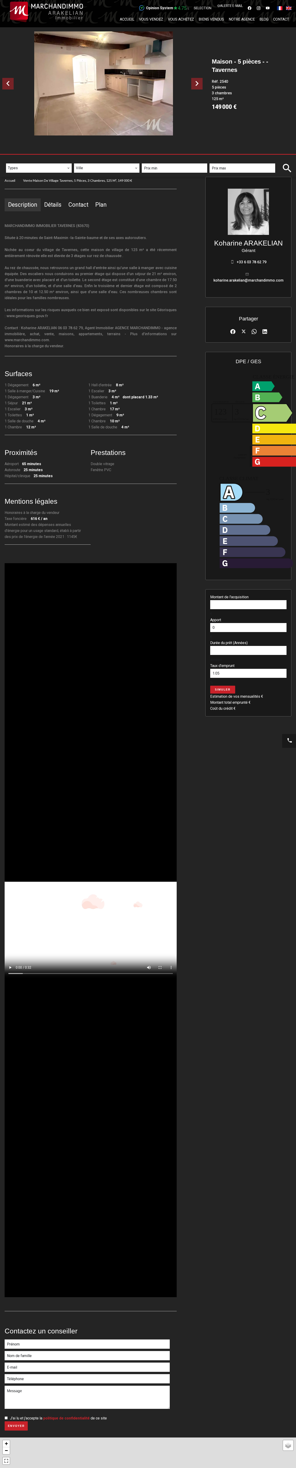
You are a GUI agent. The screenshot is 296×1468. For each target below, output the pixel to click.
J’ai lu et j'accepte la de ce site (58, 1418)
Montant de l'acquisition (229, 597)
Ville (81, 160)
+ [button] (6, 1444)
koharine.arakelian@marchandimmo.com (248, 280)
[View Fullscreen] (6, 1460)
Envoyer (16, 1426)
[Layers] (288, 1445)
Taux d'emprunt (222, 665)
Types (13, 160)
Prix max (220, 160)
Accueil (10, 180)
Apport (215, 620)
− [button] (6, 1450)
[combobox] (38, 168)
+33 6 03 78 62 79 (251, 262)
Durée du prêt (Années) (229, 643)
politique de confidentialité (66, 1418)
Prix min (152, 160)
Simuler (223, 689)
